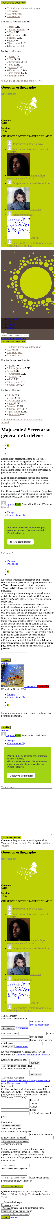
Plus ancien (12, 564)
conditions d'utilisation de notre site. (33, 1054)
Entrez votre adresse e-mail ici (15, 1059)
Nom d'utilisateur (9, 1033)
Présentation (13, 319)
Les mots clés (13, 16)
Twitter (33, 1103)
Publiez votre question (12, 1186)
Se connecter (21, 1046)
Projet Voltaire (29, 843)
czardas (13, 37)
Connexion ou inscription (13, 338)
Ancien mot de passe (11, 1128)
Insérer (5, 1217)
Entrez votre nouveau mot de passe (18, 1068)
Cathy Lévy (15, 46)
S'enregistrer (22, 1028)
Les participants (14, 13)
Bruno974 (14, 75)
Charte (10, 327)
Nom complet (7, 1086)
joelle (12, 26)
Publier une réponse (11, 837)
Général (5, 507)
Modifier (5, 660)
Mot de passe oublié (39, 1024)
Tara (11, 32)
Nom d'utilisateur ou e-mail (14, 1018)
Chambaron (15, 35)
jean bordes (15, 43)
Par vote (11, 561)
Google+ (34, 1106)
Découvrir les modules (21, 775)
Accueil (5, 422)
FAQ (9, 322)
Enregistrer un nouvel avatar (15, 1080)
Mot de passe (36, 1021)
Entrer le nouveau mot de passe (16, 1131)
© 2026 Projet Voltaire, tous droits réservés (21, 81)
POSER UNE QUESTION (13, 3)
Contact (11, 324)
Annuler (5, 663)
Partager (11, 512)
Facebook (35, 1100)
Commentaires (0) (16, 515)
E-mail (50, 1033)
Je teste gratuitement (20, 542)
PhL (11, 40)
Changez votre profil (17, 1083)
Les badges (12, 11)
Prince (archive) (17, 29)
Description (6, 1122)
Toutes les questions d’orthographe (24, 8)
